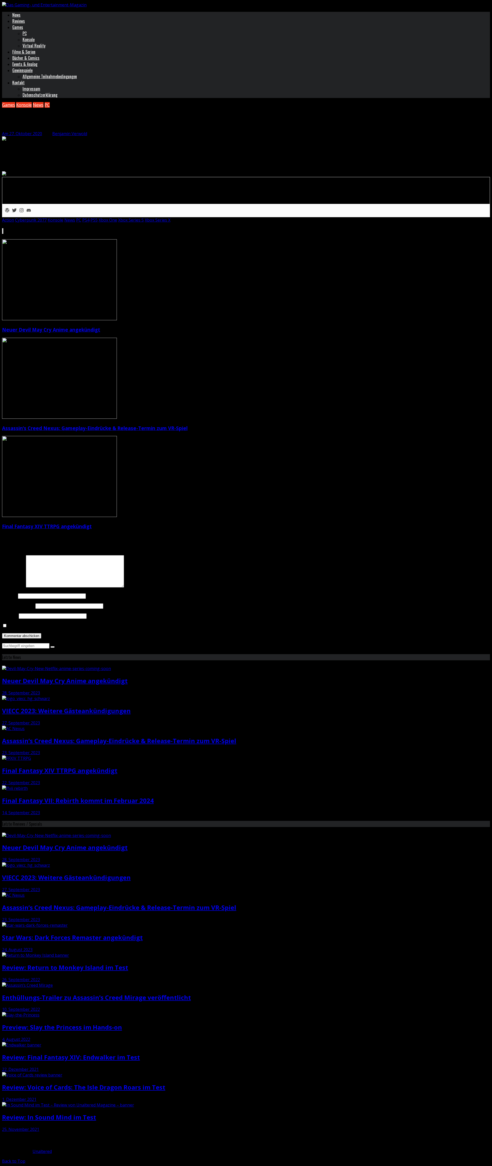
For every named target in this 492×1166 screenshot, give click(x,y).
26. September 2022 (21, 979)
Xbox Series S (131, 220)
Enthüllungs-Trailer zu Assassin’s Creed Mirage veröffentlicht (96, 997)
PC (25, 33)
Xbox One (108, 220)
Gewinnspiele (22, 70)
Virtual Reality (34, 46)
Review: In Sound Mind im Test (49, 1117)
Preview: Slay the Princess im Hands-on (62, 1027)
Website (10, 616)
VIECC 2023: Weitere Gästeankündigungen (66, 710)
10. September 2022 (21, 1009)
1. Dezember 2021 (19, 1099)
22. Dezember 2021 (20, 1069)
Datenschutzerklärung (40, 95)
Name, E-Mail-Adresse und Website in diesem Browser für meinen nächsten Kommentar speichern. (103, 626)
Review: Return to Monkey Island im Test (65, 967)
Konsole (29, 39)
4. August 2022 (16, 1039)
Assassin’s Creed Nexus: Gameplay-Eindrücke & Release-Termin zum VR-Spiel (95, 428)
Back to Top (13, 1161)
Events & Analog (24, 64)
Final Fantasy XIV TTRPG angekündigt (47, 526)
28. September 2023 (21, 693)
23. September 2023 (21, 752)
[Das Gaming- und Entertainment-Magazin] (44, 5)
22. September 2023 (21, 782)
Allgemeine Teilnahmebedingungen (50, 76)
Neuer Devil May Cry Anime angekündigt (51, 329)
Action (8, 220)
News (16, 15)
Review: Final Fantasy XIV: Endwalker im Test (71, 1057)
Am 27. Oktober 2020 (22, 133)
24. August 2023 (17, 949)
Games (17, 27)
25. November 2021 (20, 1129)
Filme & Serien (23, 52)
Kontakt (18, 82)
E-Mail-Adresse (18, 606)
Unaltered (42, 1151)
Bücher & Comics (25, 58)
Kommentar (13, 586)
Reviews (18, 21)
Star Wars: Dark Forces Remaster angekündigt (72, 937)
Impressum (31, 89)
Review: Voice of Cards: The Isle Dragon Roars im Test (83, 1087)
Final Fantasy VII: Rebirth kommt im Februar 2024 (78, 800)
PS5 (94, 220)
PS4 (85, 220)
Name (9, 596)
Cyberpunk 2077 (31, 220)
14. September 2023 (21, 812)
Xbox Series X (157, 220)
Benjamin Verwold (69, 133)
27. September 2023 (21, 723)
